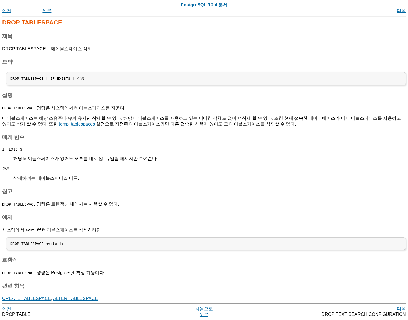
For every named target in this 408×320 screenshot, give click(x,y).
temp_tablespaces (77, 124)
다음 (401, 10)
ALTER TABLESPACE (75, 298)
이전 (6, 10)
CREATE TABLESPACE (26, 298)
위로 (46, 10)
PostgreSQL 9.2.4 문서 (204, 4)
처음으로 (204, 308)
